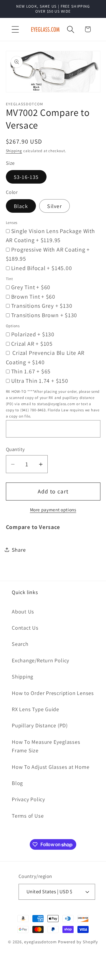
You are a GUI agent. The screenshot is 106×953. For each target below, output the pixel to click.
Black (21, 205)
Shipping (14, 150)
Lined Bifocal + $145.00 (41, 268)
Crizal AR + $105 (32, 343)
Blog (17, 782)
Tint (9, 278)
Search (20, 643)
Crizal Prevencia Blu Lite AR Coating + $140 (45, 357)
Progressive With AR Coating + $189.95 (48, 254)
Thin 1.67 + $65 (31, 371)
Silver (54, 205)
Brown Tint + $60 (33, 296)
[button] (15, 29)
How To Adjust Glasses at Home (51, 766)
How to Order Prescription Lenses (53, 692)
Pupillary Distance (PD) (40, 725)
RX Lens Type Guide (35, 709)
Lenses (12, 222)
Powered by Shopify (78, 941)
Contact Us (25, 627)
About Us (23, 611)
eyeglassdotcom (40, 941)
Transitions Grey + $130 (41, 306)
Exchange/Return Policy (40, 660)
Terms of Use (28, 815)
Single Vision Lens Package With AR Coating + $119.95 (50, 235)
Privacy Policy (28, 799)
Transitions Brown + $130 (44, 315)
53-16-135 (26, 176)
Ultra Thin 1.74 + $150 (39, 381)
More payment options (53, 510)
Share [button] (19, 549)
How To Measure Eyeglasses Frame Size (46, 746)
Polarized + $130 (32, 334)
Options (13, 325)
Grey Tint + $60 (31, 287)
